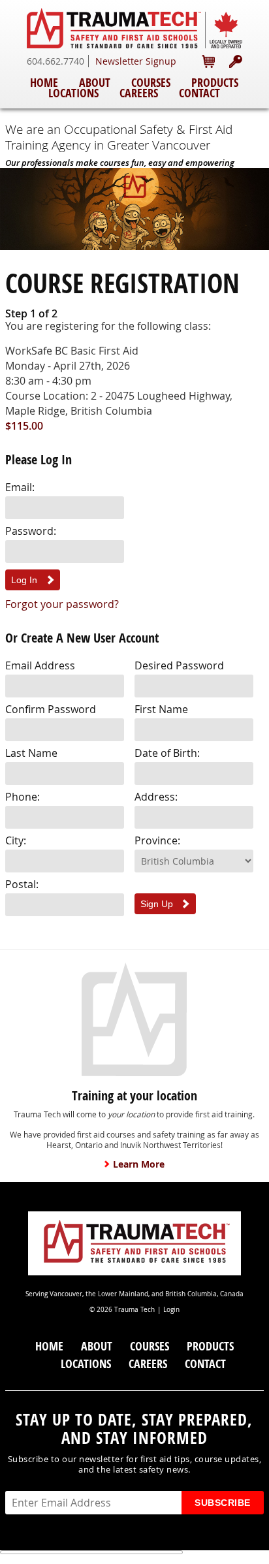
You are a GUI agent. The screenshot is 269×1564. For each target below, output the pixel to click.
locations (73, 93)
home (44, 83)
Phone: (22, 796)
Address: (156, 796)
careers (138, 93)
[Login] (235, 61)
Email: (20, 487)
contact (199, 93)
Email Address (40, 665)
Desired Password (179, 665)
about (94, 83)
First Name (161, 709)
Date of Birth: (167, 753)
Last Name (31, 753)
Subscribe (223, 1502)
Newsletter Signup (135, 61)
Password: (30, 531)
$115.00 (24, 426)
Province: (157, 840)
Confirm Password (50, 709)
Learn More (139, 1164)
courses (150, 83)
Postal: (22, 884)
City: (15, 840)
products (214, 83)
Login (171, 1309)
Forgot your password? (62, 604)
